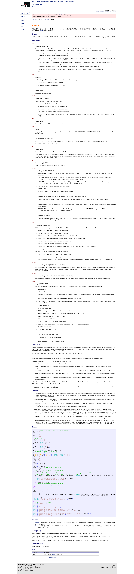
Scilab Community (59, 1)
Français (102, 11)
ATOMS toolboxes (69, 1)
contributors (23, 572)
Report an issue (53, 557)
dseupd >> (113, 559)
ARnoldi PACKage (23, 17)
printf (38, 478)
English (97, 11)
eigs (22, 26)
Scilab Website (36, 1)
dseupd (22, 25)
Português (108, 11)
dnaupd (22, 20)
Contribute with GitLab (47, 1)
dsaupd (22, 23)
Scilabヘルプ (25, 13)
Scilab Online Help (37, 4)
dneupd (22, 21)
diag (44, 453)
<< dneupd (35, 559)
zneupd (22, 29)
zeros (41, 439)
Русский (114, 11)
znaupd (22, 28)
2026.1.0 (61, 15)
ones (51, 453)
